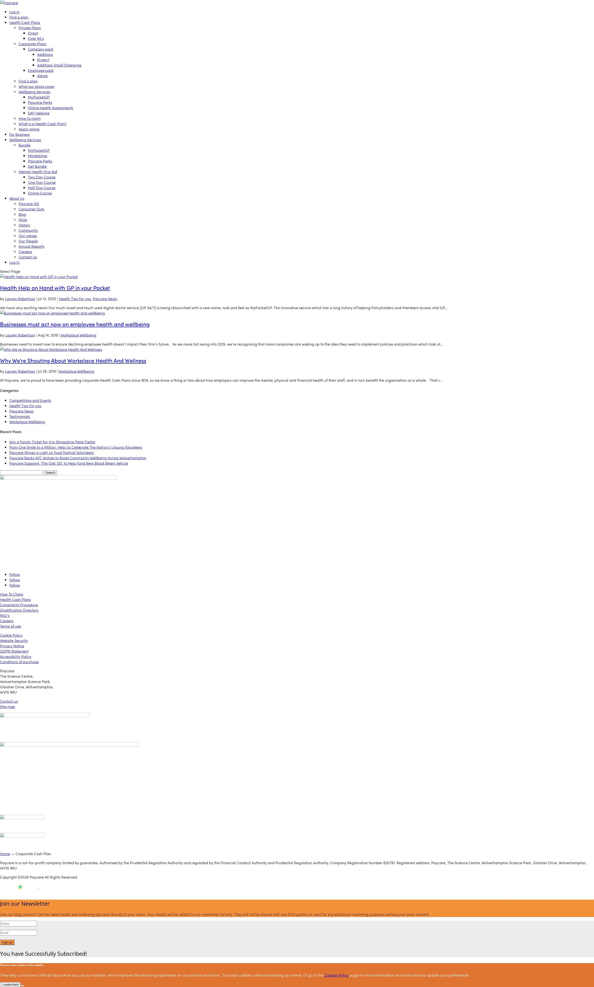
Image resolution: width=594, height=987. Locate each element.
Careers (25, 251)
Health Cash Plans (24, 22)
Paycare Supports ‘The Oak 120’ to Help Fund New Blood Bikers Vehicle (68, 463)
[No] (22, 985)
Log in (14, 11)
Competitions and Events (30, 400)
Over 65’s (36, 38)
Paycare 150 (29, 203)
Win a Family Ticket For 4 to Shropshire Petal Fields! (52, 441)
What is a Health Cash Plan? (42, 123)
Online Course (40, 193)
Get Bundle (37, 166)
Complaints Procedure (19, 604)
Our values (28, 235)
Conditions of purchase (19, 661)
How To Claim (11, 594)
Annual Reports (31, 246)
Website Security (14, 640)
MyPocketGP (39, 97)
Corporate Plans (32, 43)
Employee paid (40, 70)
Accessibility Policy (15, 656)
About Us (16, 198)
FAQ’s (5, 615)
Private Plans (30, 27)
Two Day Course (41, 177)
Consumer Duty (32, 209)
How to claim (30, 118)
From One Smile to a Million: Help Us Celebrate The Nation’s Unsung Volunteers (75, 447)
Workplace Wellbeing (78, 335)
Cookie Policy (11, 635)
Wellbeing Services (34, 91)
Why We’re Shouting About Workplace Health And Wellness (73, 360)
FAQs (23, 219)
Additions (45, 54)
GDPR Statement (14, 651)
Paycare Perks (40, 102)
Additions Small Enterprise (59, 65)
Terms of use (10, 626)
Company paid (40, 49)
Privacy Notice (12, 645)
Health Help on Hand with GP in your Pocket (55, 287)
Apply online (29, 129)
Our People (28, 241)
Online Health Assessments (50, 107)
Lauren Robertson (20, 298)
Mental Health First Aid (38, 171)
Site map (7, 706)
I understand (10, 984)
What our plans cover (37, 86)
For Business (19, 134)
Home (5, 853)
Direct (33, 33)
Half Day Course (41, 187)
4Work (42, 75)
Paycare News (105, 298)
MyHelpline (37, 155)
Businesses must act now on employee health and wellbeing (75, 324)
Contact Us (28, 257)
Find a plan (18, 17)
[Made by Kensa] (21, 887)
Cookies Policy (336, 975)
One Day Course (42, 182)
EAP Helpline (38, 113)
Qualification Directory (19, 610)
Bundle (24, 145)
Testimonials (19, 416)
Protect (43, 59)
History (24, 225)
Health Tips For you (75, 298)
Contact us (9, 701)
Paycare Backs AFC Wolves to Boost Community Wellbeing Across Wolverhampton (77, 457)
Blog (22, 214)
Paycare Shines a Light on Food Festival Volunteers (51, 452)
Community (28, 230)
